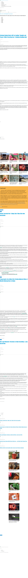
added (3, 329)
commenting (7, 267)
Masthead (2, 2)
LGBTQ (2, 21)
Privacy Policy (3, 5)
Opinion (2, 22)
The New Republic (24, 313)
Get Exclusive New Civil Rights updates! (6, 6)
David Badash (1, 44)
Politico (1, 247)
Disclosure (2, 3)
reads (14, 316)
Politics (2, 20)
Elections (2, 19)
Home (2, 17)
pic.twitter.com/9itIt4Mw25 (5, 272)
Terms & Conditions (3, 4)
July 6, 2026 (15, 274)
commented (12, 332)
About (2, 1)
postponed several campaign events (7, 271)
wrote (9, 327)
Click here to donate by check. (13, 204)
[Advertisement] (14, 28)
